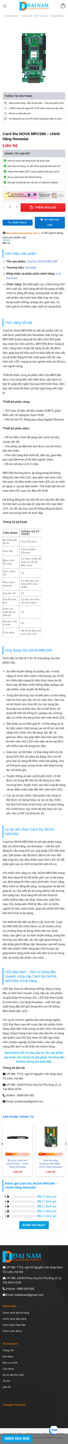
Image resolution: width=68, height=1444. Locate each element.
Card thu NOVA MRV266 (42, 261)
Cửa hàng (8, 1368)
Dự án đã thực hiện (13, 1374)
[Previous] (2, 1150)
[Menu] (5, 6)
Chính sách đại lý (12, 1331)
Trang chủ (11, 16)
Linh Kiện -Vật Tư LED (34, 16)
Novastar (57, 16)
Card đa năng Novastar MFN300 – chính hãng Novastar (50, 1163)
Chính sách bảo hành (14, 1318)
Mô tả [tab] (6, 243)
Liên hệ (7, 1387)
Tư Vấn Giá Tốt (51, 222)
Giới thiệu (8, 1356)
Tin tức (6, 1380)
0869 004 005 (17, 1438)
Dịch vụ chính (10, 1362)
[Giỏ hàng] (63, 6)
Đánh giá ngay (34, 1225)
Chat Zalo (19, 222)
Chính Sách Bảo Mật (14, 1324)
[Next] (65, 1150)
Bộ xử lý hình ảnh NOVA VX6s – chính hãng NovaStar (17, 1163)
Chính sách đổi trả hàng (16, 1312)
